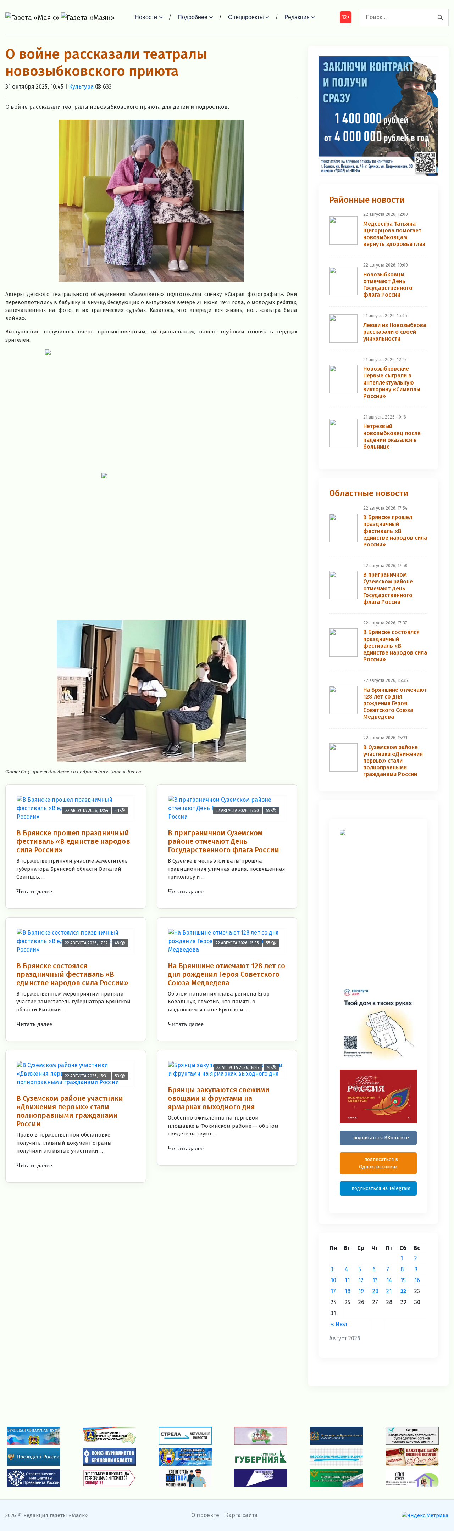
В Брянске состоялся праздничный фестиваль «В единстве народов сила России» (72, 974)
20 (375, 1291)
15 (403, 1280)
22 (403, 1291)
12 (361, 1280)
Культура (81, 86)
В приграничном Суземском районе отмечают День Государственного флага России (223, 841)
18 (347, 1291)
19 (361, 1291)
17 (333, 1291)
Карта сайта (241, 1515)
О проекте (205, 1515)
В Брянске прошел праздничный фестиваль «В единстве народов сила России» (73, 841)
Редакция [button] (297, 17)
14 (389, 1280)
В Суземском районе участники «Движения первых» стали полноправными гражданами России (69, 1111)
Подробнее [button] (192, 17)
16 (417, 1280)
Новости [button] (146, 17)
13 (375, 1280)
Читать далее (34, 891)
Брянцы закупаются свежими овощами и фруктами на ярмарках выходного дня (219, 1098)
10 (333, 1280)
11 (347, 1280)
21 (389, 1291)
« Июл (339, 1324)
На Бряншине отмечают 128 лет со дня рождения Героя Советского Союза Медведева (226, 974)
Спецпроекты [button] (246, 17)
